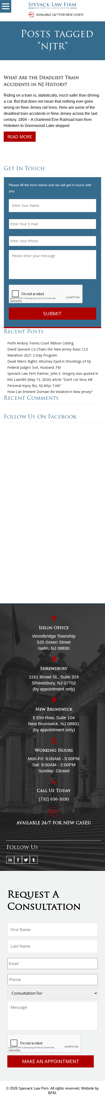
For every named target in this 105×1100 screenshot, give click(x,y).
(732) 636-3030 (54, 799)
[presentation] (46, 294)
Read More (19, 137)
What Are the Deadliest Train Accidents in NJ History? (41, 81)
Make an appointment (50, 1061)
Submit (52, 313)
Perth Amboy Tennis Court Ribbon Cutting (40, 343)
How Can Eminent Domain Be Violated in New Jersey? (49, 391)
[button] (5, 6)
